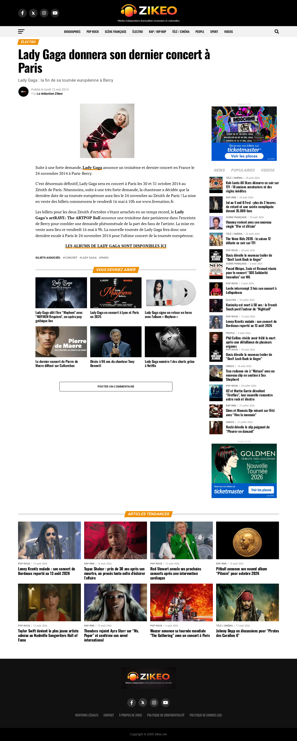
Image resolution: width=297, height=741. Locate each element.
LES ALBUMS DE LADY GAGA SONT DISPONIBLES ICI (115, 245)
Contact (108, 715)
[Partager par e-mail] (23, 200)
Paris (104, 257)
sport (214, 31)
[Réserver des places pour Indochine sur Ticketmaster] (244, 132)
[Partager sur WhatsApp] (23, 179)
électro (137, 31)
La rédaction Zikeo (50, 93)
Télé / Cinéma (180, 31)
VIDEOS (228, 31)
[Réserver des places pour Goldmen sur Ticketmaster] (244, 469)
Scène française (115, 31)
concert (71, 257)
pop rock (93, 31)
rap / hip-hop (157, 31)
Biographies (72, 31)
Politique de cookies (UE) (206, 715)
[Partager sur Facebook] (23, 169)
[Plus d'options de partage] (23, 210)
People (199, 31)
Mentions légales (86, 715)
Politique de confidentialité (165, 715)
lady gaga (89, 257)
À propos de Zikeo (130, 715)
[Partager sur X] (23, 189)
